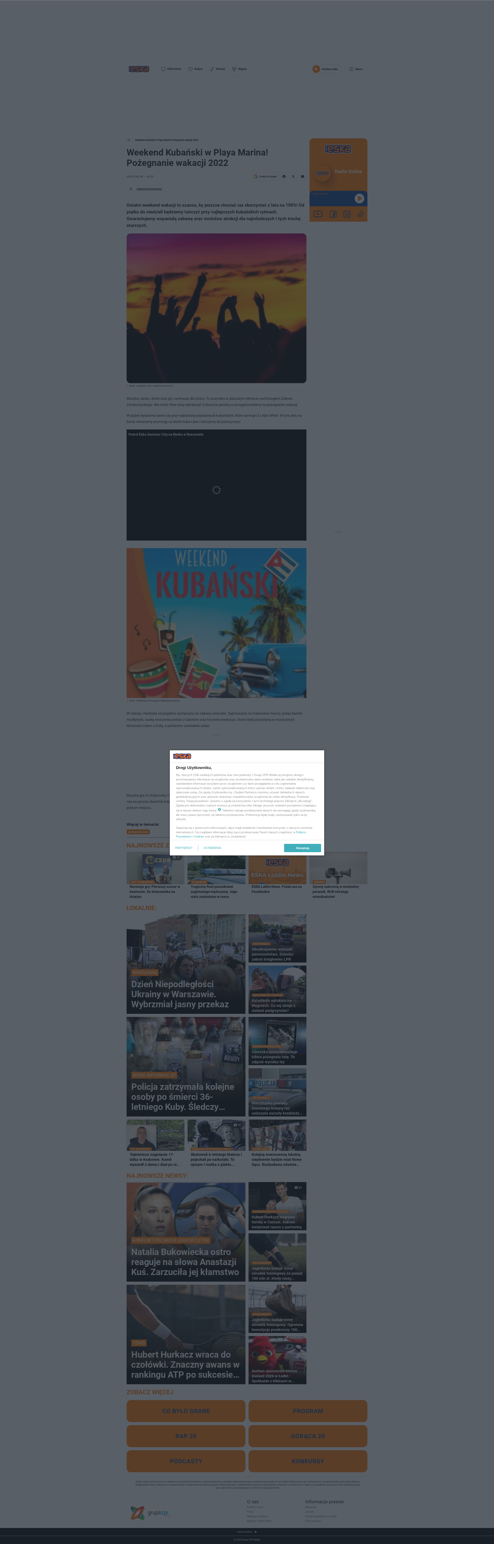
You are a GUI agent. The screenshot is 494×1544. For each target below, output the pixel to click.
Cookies (199, 836)
